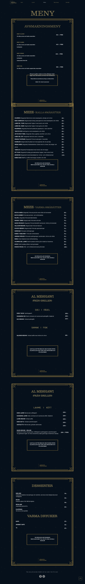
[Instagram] (43, 576)
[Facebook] (40, 576)
